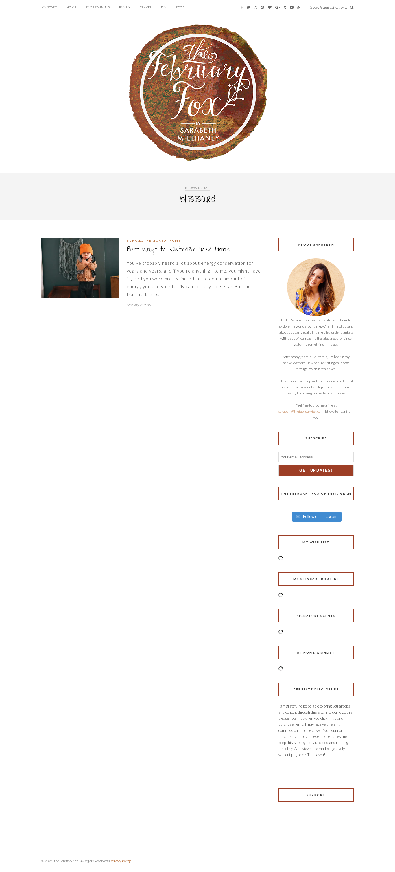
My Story (49, 7)
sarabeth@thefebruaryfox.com (301, 411)
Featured (156, 240)
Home (72, 7)
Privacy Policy (121, 861)
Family (125, 7)
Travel (146, 7)
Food (180, 7)
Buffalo (135, 240)
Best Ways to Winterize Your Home (178, 250)
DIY (164, 7)
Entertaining (98, 7)
